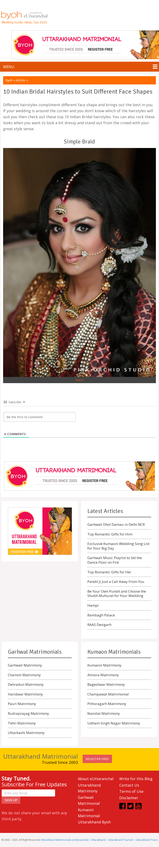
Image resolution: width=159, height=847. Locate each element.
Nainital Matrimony (103, 713)
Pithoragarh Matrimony (106, 703)
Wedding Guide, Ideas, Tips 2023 (24, 22)
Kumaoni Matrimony (104, 665)
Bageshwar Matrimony (106, 684)
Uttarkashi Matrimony (26, 732)
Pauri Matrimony (22, 703)
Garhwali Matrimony (25, 665)
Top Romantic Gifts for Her (109, 572)
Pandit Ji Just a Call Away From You (115, 581)
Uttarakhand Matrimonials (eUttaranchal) (64, 840)
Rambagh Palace (101, 615)
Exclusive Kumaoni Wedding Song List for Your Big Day (118, 546)
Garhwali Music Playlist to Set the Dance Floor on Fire (114, 560)
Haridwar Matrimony (25, 694)
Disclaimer (128, 797)
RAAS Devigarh (99, 624)
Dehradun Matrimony (26, 684)
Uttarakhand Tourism (120, 840)
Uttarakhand (98, 840)
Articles (20, 80)
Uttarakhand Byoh (94, 821)
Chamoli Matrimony (24, 675)
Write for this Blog (136, 778)
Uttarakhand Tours (147, 840)
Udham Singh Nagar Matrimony (113, 723)
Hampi (93, 605)
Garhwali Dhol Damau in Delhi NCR (116, 524)
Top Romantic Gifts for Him (109, 534)
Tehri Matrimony (22, 723)
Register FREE (97, 759)
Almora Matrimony (103, 675)
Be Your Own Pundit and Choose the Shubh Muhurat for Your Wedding (116, 593)
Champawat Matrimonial (108, 694)
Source (79, 380)
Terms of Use (131, 791)
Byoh (9, 80)
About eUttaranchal (95, 778)
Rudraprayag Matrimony (28, 713)
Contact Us (129, 785)
